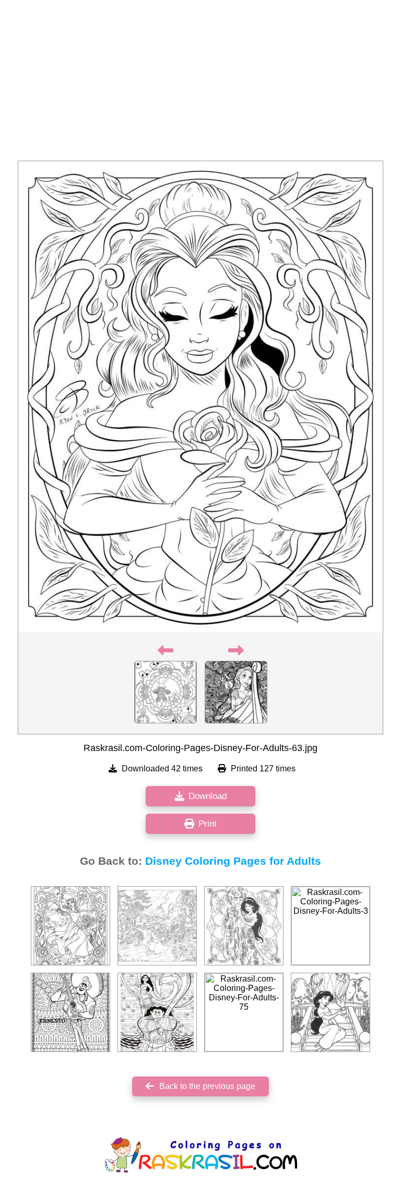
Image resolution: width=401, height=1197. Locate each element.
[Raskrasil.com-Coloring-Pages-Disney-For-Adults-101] (157, 1012)
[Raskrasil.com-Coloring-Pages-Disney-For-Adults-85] (244, 925)
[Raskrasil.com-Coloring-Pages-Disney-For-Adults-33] (157, 925)
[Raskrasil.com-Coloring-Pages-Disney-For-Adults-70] (70, 1012)
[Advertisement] (200, 83)
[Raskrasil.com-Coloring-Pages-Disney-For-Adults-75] (244, 1012)
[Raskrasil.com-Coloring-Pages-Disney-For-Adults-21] (330, 1012)
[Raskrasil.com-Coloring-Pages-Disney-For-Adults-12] (70, 925)
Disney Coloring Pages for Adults (233, 861)
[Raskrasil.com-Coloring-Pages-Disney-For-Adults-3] (330, 925)
